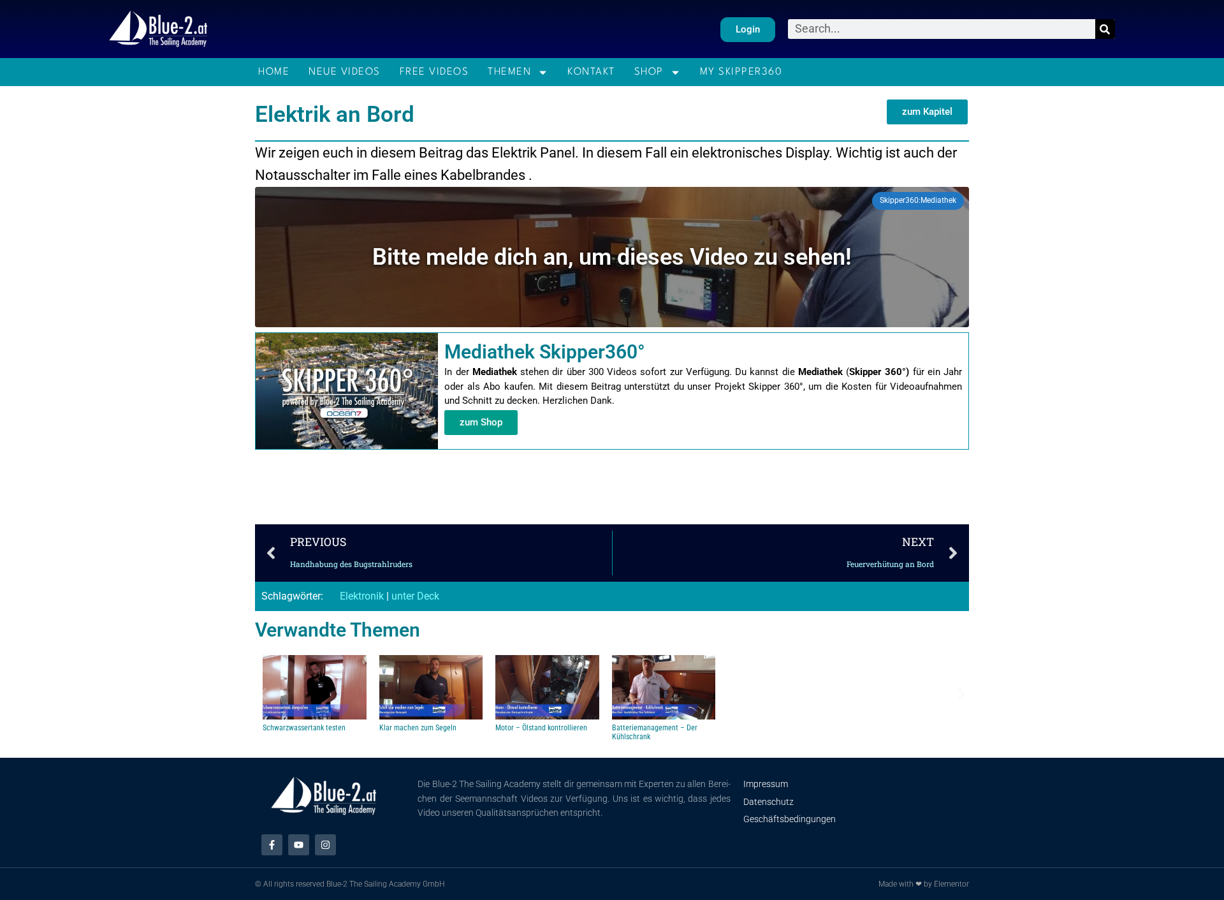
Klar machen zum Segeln (417, 727)
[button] (927, 112)
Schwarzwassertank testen (304, 727)
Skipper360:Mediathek (918, 200)
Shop (649, 72)
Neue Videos (345, 72)
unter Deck (415, 596)
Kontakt (591, 72)
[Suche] (1105, 29)
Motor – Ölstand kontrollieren (541, 727)
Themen (509, 72)
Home (273, 72)
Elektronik (362, 596)
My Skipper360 (741, 72)
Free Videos (434, 72)
